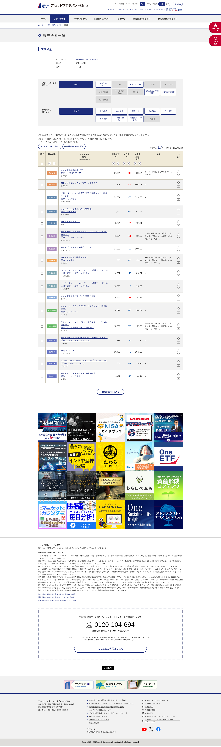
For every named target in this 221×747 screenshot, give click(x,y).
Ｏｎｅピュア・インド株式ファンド (76, 247)
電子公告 (111, 9)
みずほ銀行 (149, 707)
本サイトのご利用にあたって (100, 710)
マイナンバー (94, 729)
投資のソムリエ (67, 350)
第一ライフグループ (152, 704)
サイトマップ (160, 9)
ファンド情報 (46, 25)
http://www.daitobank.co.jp (86, 59)
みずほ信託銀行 (151, 710)
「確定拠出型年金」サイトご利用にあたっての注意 (108, 713)
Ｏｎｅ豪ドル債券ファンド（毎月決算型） (79, 296)
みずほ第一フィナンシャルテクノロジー (160, 716)
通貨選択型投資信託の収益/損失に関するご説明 (56, 597)
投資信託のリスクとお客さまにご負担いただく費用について (111, 704)
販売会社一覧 (56, 25)
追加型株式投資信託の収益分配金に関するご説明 (56, 594)
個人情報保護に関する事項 (99, 720)
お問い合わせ (123, 9)
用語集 (149, 9)
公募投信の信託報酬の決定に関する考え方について (57, 600)
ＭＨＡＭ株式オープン (70, 221)
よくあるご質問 (137, 9)
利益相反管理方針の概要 (98, 716)
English (178, 4)
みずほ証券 (149, 713)
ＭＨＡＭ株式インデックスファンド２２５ (79, 183)
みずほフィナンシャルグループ (156, 700)
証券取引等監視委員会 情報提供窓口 (102, 732)
